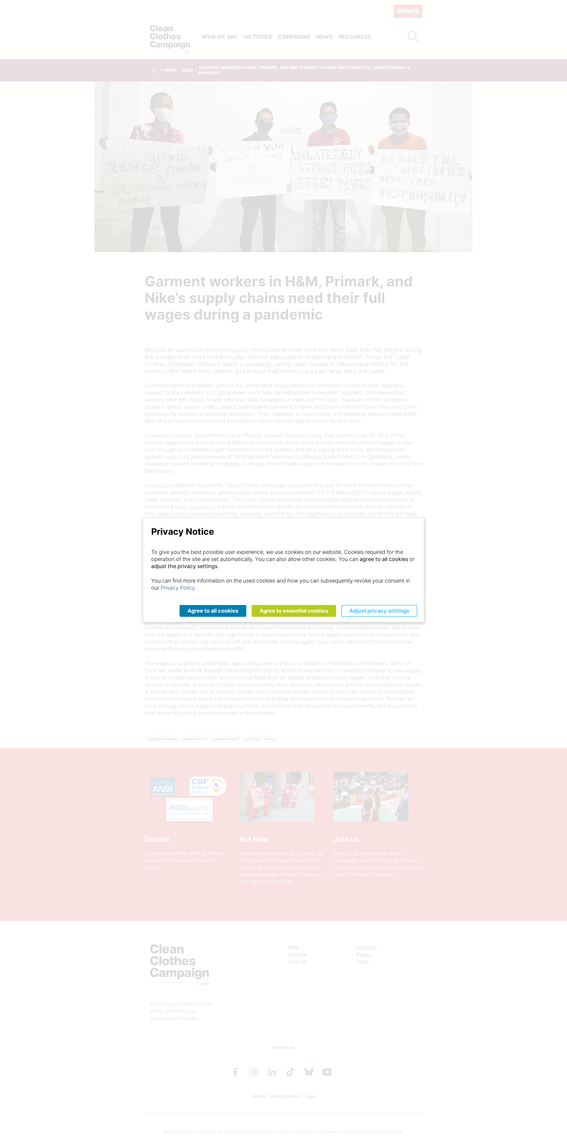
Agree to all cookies (213, 611)
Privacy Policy (178, 588)
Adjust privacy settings (379, 611)
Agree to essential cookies (294, 611)
